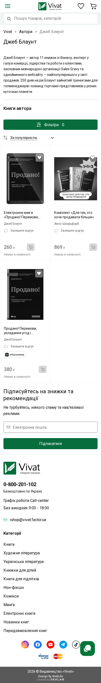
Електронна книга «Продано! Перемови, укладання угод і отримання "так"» (21, 215)
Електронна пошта (30, 427)
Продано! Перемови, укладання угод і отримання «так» (20, 330)
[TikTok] (76, 645)
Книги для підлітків (21, 579)
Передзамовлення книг (25, 630)
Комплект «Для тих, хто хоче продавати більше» (74, 215)
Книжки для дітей (19, 570)
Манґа (9, 604)
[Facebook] (38, 645)
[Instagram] (25, 645)
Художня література (21, 553)
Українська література (23, 561)
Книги (8, 544)
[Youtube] (50, 645)
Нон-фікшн (13, 587)
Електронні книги (19, 613)
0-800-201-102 (19, 484)
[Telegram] (63, 645)
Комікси (11, 596)
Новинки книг (16, 622)
